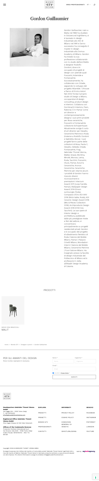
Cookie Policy (67, 417)
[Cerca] (94, 4)
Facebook (90, 413)
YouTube (90, 431)
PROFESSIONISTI (44, 427)
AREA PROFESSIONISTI (75, 4)
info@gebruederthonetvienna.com (14, 415)
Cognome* (78, 358)
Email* (55, 365)
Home (7, 344)
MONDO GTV (43, 422)
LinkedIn (90, 427)
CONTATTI (42, 431)
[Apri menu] (4, 4)
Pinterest (90, 422)
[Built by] (89, 451)
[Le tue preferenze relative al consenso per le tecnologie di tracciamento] (95, 477)
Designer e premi (26, 344)
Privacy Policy (65, 373)
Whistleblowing (68, 431)
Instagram (91, 417)
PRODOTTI (42, 413)
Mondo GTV (14, 344)
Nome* (55, 358)
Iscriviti (74, 377)
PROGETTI (42, 417)
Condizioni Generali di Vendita (66, 424)
